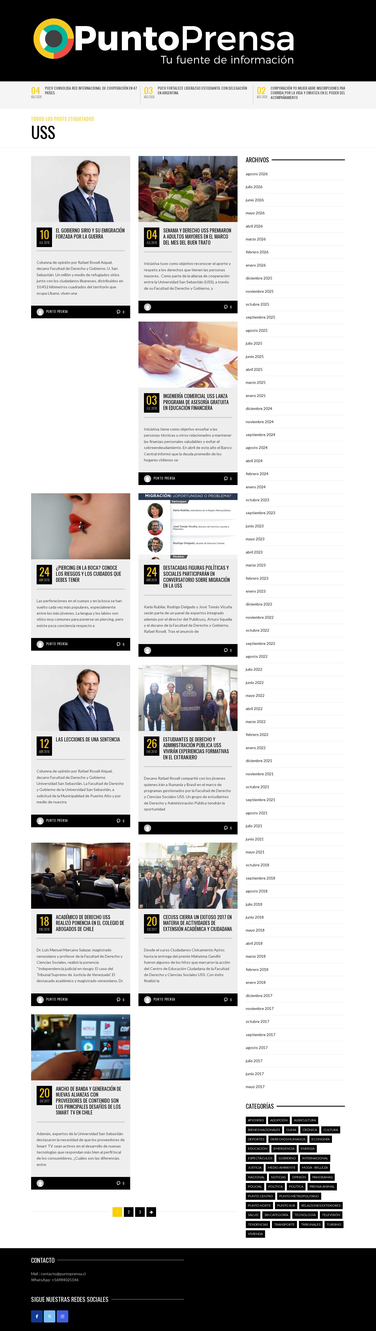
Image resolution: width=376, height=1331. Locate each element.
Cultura (330, 1130)
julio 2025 (254, 343)
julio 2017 (254, 1060)
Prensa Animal (322, 1186)
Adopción (279, 1120)
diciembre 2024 (259, 408)
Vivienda (255, 1234)
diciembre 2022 (259, 604)
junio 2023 (255, 526)
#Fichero (256, 1120)
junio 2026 (255, 200)
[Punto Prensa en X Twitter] (49, 1316)
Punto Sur (286, 1205)
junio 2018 (255, 917)
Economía (321, 1139)
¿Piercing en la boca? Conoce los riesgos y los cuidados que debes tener (88, 573)
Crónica (310, 1130)
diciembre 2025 (259, 278)
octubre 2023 (257, 499)
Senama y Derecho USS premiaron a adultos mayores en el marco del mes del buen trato (197, 236)
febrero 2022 (257, 734)
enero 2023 (256, 591)
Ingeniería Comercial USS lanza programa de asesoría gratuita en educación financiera (196, 401)
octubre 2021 (257, 786)
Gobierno (287, 1158)
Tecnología (305, 1215)
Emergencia (284, 1148)
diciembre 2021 (259, 760)
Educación (257, 1148)
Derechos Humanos (288, 1139)
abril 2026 (254, 226)
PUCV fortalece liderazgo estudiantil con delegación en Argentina (202, 90)
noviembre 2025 (260, 291)
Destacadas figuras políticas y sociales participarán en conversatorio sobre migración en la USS (196, 576)
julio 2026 (254, 186)
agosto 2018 (257, 891)
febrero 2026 (257, 252)
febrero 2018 (257, 969)
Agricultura (305, 1120)
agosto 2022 (257, 656)
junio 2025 (255, 356)
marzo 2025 (256, 382)
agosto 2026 (257, 173)
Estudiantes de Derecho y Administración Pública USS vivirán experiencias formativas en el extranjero (196, 748)
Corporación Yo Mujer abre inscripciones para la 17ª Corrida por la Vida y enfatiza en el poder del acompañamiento (314, 93)
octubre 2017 (257, 1021)
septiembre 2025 (260, 317)
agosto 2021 (257, 812)
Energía (308, 1148)
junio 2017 (255, 1073)
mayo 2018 (255, 930)
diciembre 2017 (259, 995)
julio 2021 (254, 825)
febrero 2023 (257, 578)
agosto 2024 (257, 447)
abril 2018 (254, 943)
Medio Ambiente (282, 1167)
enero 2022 (256, 747)
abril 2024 (254, 460)
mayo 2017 (255, 1086)
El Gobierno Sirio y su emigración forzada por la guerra (90, 233)
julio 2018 (254, 904)
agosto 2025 (257, 330)
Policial (255, 1186)
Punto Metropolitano (299, 1196)
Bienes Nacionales (264, 1130)
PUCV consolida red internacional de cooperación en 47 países (91, 90)
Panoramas (322, 1177)
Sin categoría (276, 1215)
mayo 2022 (255, 695)
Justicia (254, 1167)
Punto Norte (259, 1205)
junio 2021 (255, 839)
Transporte (284, 1224)
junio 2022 (255, 682)
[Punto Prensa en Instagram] (62, 1316)
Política (275, 1186)
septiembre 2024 (260, 434)
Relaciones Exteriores (320, 1205)
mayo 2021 (255, 852)
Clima (291, 1130)
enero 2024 (256, 486)
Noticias (278, 1177)
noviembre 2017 (260, 1008)
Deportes (256, 1139)
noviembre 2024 (260, 421)
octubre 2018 (257, 864)
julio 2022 (254, 669)
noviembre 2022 (260, 617)
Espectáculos (260, 1158)
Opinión (299, 1177)
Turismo (334, 1224)
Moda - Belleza (315, 1167)
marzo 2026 (256, 239)
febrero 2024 (257, 473)
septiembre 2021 (260, 799)
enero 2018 (256, 982)
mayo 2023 (255, 538)
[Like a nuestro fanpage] (37, 1316)
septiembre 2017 (260, 1034)
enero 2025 (256, 395)
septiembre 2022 (260, 643)
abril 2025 (254, 369)
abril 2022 (254, 708)
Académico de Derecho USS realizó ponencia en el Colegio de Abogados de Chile (90, 922)
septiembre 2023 (260, 512)
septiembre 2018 (260, 878)
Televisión (331, 1215)
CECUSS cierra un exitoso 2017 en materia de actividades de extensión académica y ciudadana (197, 922)
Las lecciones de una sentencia (88, 739)
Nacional (256, 1177)
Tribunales (310, 1224)
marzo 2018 (256, 956)
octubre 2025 (257, 304)
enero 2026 (256, 265)
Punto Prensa (57, 311)
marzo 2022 (256, 721)
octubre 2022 (257, 630)
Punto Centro (260, 1196)
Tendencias (258, 1224)
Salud (253, 1215)
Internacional (315, 1158)
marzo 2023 (256, 565)
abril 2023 (254, 552)
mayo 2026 (255, 212)
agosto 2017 (257, 1047)
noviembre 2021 (260, 773)
